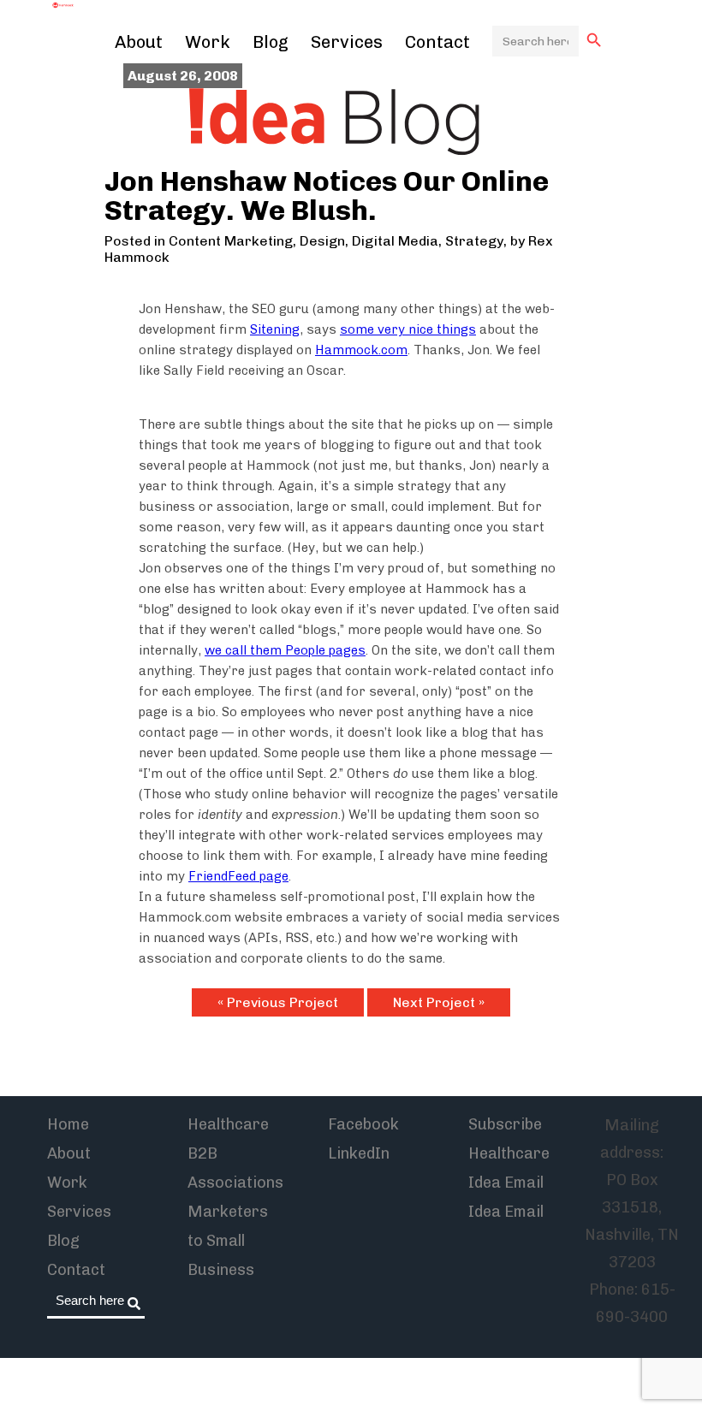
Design (322, 241)
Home (68, 1124)
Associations (235, 1182)
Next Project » (439, 1002)
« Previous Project (277, 1002)
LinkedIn (359, 1153)
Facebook (363, 1124)
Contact (437, 42)
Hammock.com (361, 350)
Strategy (474, 241)
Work (207, 42)
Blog (271, 42)
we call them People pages (285, 650)
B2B (202, 1153)
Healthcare (228, 1124)
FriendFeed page (238, 876)
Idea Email (506, 1211)
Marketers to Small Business (227, 1240)
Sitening (275, 329)
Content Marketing (231, 241)
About (139, 42)
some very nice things (408, 329)
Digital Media (395, 241)
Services (347, 42)
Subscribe (505, 1124)
